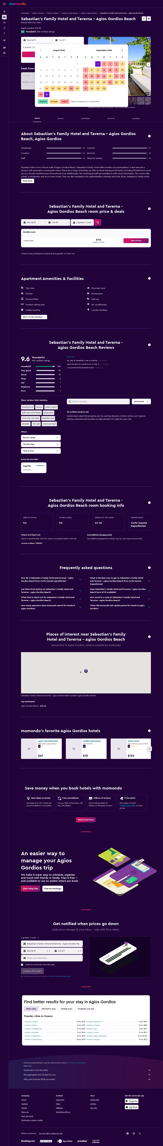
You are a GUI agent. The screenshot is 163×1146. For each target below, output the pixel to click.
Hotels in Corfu (92, 1032)
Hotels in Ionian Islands (70, 13)
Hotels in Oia (91, 1029)
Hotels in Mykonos (93, 1022)
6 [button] (65, 70)
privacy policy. (66, 976)
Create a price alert (127, 806)
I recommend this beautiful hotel (85, 368)
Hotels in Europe (38, 13)
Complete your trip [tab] (86, 1009)
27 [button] (65, 88)
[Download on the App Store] (132, 1107)
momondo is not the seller (36, 1070)
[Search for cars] (4, 22)
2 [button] (40, 70)
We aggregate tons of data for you (40, 1075)
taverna (39, 407)
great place (48, 413)
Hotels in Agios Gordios (89, 13)
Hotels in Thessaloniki (33, 1029)
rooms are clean (49, 424)
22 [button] (77, 82)
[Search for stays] (4, 17)
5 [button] (59, 70)
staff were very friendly (31, 413)
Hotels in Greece (53, 13)
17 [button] (47, 82)
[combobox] (54, 944)
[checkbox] (33, 467)
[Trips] (4, 40)
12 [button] (59, 76)
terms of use (53, 976)
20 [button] (65, 82)
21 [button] (71, 82)
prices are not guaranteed (76, 1063)
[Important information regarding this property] (149, 503)
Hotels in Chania (93, 1025)
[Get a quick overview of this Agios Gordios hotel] (149, 136)
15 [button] (77, 76)
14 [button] (71, 76)
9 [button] (40, 76)
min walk (36, 424)
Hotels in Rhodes (31, 1032)
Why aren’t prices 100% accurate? (39, 1079)
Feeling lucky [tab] (66, 1009)
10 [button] (47, 76)
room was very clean (30, 418)
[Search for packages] (4, 27)
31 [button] (47, 95)
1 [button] (77, 64)
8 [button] (77, 70)
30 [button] (40, 95)
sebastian (26, 424)
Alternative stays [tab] (49, 1009)
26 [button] (59, 88)
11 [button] (53, 76)
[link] (86, 819)
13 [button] (65, 76)
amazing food (27, 407)
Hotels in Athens (31, 1022)
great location (51, 407)
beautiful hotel (48, 418)
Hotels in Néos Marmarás (96, 1036)
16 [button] (41, 82)
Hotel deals (25, 13)
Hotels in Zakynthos (33, 1036)
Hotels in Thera (31, 1025)
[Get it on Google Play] (132, 1101)
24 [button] (47, 88)
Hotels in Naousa (93, 1039)
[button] (4, 4)
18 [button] (53, 82)
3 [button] (46, 70)
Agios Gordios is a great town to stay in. (87, 364)
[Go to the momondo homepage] (17, 4)
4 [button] (52, 70)
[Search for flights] (4, 11)
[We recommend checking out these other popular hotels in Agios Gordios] (149, 731)
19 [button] (59, 82)
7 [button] (71, 70)
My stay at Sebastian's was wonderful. (87, 360)
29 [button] (77, 88)
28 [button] (71, 88)
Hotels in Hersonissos (33, 1039)
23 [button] (40, 88)
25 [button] (53, 88)
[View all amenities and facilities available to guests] (149, 278)
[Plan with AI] (4, 33)
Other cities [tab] (31, 1009)
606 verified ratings (46, 32)
